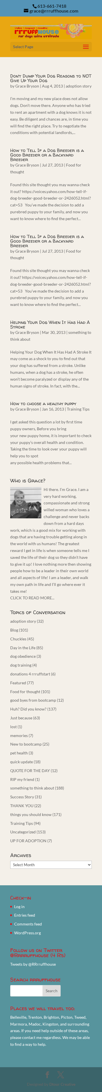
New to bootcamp (26, 744)
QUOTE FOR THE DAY (30, 770)
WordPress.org (27, 932)
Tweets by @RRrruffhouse (33, 964)
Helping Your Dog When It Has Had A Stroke (50, 324)
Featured (18, 682)
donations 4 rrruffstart (30, 673)
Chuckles (18, 638)
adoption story (79, 86)
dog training (20, 665)
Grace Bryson (27, 86)
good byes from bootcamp (33, 700)
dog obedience (23, 656)
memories (19, 735)
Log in (19, 906)
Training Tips (78, 409)
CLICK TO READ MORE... (32, 597)
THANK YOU (21, 805)
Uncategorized (23, 831)
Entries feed (24, 915)
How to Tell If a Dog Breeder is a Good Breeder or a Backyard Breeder (47, 155)
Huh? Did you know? (28, 709)
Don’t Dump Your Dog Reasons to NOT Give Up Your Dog (51, 78)
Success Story (22, 796)
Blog (14, 630)
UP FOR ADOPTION (28, 840)
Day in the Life (22, 647)
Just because (21, 717)
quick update (21, 761)
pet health (19, 752)
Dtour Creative (62, 1084)
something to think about (32, 787)
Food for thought (25, 691)
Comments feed (28, 923)
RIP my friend (22, 779)
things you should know (31, 814)
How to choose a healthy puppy (43, 403)
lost (13, 726)
